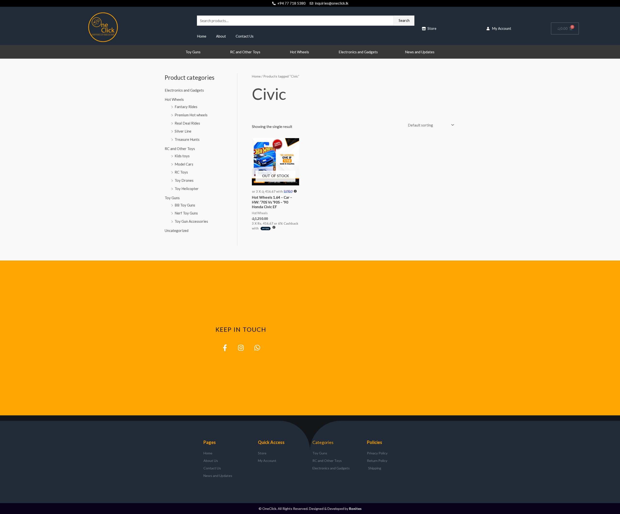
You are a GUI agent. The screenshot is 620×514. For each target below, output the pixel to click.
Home (201, 36)
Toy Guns (193, 52)
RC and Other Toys (245, 52)
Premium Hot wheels (191, 115)
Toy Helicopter (187, 188)
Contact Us (245, 36)
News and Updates (419, 52)
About (221, 36)
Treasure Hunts (187, 139)
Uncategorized (176, 230)
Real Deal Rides (187, 123)
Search (404, 20)
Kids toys (182, 156)
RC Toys (181, 172)
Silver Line (183, 131)
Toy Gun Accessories (191, 221)
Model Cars (184, 164)
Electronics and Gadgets (358, 52)
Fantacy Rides (186, 106)
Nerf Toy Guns (186, 213)
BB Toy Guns (185, 205)
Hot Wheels (299, 52)
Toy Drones (184, 180)
